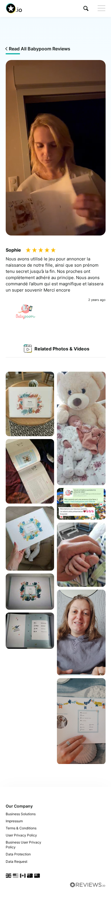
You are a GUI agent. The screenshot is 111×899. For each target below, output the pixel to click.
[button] (86, 8)
